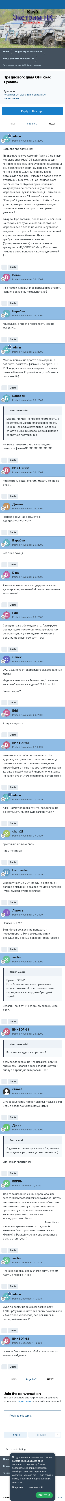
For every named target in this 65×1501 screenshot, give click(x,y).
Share (16, 1434)
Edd (15, 613)
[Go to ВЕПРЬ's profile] (6, 1183)
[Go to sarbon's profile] (6, 959)
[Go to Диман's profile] (6, 506)
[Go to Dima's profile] (6, 574)
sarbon (17, 957)
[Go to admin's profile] (6, 138)
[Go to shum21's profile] (6, 833)
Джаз (16, 1125)
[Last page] (60, 123)
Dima (16, 572)
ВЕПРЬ (17, 1181)
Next (52, 123)
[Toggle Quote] (7, 410)
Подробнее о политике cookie (28, 1487)
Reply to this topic (32, 111)
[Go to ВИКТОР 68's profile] (6, 470)
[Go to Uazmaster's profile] (6, 872)
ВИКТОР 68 (20, 468)
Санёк (16, 657)
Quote (13, 267)
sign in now (24, 1401)
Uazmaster (20, 870)
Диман (17, 504)
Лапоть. (18, 910)
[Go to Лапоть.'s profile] (6, 912)
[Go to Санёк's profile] (6, 659)
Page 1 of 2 (32, 123)
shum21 (17, 831)
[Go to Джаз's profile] (6, 1127)
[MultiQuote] (4, 267)
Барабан (18, 311)
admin (11, 91)
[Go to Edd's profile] (6, 615)
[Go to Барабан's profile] (6, 313)
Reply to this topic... (20, 1415)
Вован (16, 275)
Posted (27, 140)
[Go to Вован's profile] (6, 277)
